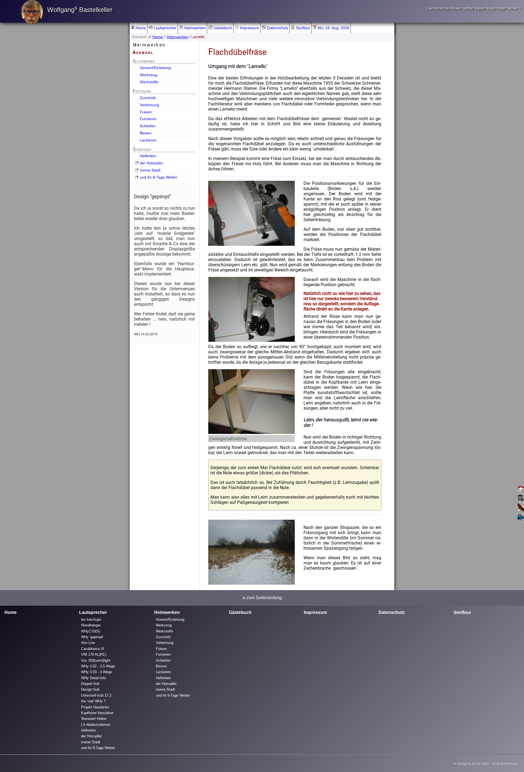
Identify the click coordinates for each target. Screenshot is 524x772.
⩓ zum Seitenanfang (262, 597)
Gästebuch (222, 28)
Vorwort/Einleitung (155, 68)
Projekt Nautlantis (95, 707)
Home (140, 28)
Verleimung (149, 105)
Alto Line (88, 643)
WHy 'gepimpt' (92, 637)
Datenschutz (277, 28)
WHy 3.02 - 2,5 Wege (98, 666)
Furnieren (148, 119)
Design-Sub (90, 690)
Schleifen (148, 126)
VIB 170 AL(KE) (93, 654)
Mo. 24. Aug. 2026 (333, 28)
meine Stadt (150, 170)
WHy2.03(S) (90, 631)
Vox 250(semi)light (95, 660)
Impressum (249, 28)
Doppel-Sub (90, 684)
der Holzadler (151, 163)
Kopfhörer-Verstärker (97, 713)
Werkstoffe (149, 82)
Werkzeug (148, 75)
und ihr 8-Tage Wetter (158, 177)
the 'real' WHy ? (93, 701)
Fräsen (146, 112)
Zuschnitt (148, 98)
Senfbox (302, 28)
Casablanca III (92, 649)
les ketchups (91, 619)
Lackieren (148, 140)
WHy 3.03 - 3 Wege (96, 672)
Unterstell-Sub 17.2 (96, 695)
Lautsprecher (165, 28)
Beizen (145, 133)
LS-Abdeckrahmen (95, 725)
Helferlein (148, 156)
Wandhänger (91, 625)
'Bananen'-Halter (93, 719)
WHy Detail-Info (93, 678)
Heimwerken (194, 28)
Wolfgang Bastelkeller (79, 9)
